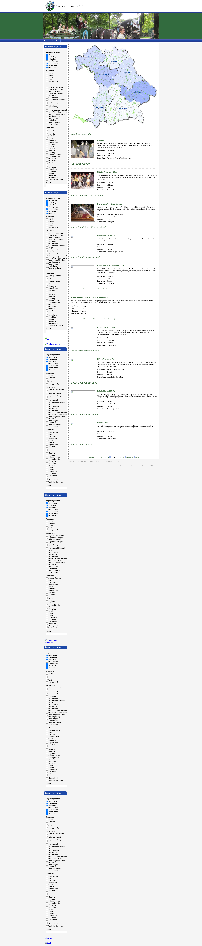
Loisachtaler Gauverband (53, 107)
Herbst (50, 77)
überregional (53, 177)
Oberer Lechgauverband (57, 110)
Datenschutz (135, 466)
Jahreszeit (50, 71)
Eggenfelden (53, 142)
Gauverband (51, 85)
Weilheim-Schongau (55, 180)
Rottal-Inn (52, 171)
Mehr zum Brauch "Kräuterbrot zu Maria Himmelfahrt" (89, 289)
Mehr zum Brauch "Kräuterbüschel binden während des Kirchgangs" (93, 319)
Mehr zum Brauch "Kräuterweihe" (82, 444)
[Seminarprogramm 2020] (55, 344)
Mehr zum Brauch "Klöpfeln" (80, 163)
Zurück (99, 457)
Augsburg (52, 132)
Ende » (137, 457)
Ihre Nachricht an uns (150, 466)
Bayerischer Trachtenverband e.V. (86, 461)
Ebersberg (52, 140)
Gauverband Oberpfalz (56, 100)
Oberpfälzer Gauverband (57, 112)
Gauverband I (53, 98)
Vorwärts (129, 457)
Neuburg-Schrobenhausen (54, 153)
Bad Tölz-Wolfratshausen (54, 135)
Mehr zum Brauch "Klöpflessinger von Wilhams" (87, 195)
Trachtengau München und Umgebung (56, 115)
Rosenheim (52, 169)
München (51, 151)
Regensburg (53, 167)
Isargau (51, 102)
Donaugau (52, 95)
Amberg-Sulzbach (55, 130)
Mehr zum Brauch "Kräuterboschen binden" (85, 257)
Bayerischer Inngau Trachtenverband (55, 90)
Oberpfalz (52, 67)
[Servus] (48, 938)
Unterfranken (53, 63)
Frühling (51, 73)
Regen (50, 165)
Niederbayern (53, 57)
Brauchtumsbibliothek (52, 41)
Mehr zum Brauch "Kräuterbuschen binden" (85, 351)
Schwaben (52, 59)
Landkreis (50, 127)
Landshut (51, 148)
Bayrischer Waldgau (55, 93)
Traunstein (52, 175)
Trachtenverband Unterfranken (54, 123)
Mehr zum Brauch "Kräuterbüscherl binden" (85, 414)
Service (71, 41)
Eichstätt (51, 144)
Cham (50, 138)
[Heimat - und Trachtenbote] (55, 642)
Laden (64, 41)
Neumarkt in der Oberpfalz (54, 157)
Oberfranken (53, 61)
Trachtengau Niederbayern (53, 119)
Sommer (51, 75)
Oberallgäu (52, 161)
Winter (50, 79)
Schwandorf (52, 173)
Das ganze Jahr (54, 81)
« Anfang (91, 457)
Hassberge (52, 146)
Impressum (124, 466)
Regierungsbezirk (53, 52)
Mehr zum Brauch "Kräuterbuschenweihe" (85, 382)
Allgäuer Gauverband (56, 87)
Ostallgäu (51, 163)
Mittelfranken (53, 65)
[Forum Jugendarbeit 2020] (55, 340)
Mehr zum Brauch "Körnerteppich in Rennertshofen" (88, 227)
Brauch (48, 183)
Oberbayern (52, 55)
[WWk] (48, 943)
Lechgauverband (54, 104)
